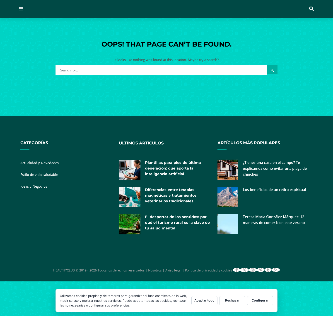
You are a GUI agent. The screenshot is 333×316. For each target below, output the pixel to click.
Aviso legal (173, 270)
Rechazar (232, 300)
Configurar (260, 300)
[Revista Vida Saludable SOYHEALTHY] (85, 9)
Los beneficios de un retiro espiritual (274, 189)
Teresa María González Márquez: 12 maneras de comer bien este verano (274, 219)
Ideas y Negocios (33, 186)
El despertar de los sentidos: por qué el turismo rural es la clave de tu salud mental (177, 222)
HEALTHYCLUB (64, 270)
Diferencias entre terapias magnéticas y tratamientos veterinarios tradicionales (171, 195)
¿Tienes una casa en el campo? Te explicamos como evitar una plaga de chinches (275, 168)
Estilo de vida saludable (39, 174)
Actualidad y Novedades (39, 162)
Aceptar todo (204, 300)
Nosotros (155, 270)
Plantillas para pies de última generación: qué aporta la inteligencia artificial (173, 168)
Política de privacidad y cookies (208, 270)
